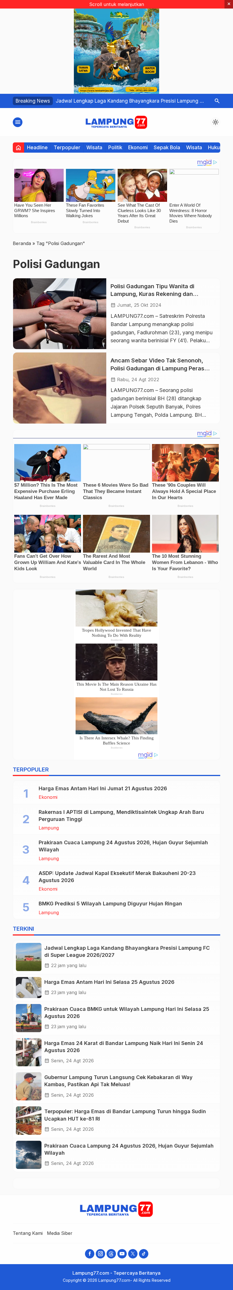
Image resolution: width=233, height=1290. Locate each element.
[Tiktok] (143, 1253)
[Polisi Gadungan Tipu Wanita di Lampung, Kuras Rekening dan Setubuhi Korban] (59, 313)
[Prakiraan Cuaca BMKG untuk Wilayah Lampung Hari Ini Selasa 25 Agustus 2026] (28, 1018)
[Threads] (111, 1253)
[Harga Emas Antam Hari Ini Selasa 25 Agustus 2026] (28, 987)
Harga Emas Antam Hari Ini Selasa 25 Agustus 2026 (109, 982)
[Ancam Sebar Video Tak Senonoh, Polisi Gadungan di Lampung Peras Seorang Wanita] (59, 387)
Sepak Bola (167, 147)
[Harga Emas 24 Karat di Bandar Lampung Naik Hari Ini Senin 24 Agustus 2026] (28, 1052)
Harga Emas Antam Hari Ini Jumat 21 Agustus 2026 (103, 788)
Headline (37, 147)
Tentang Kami (28, 1233)
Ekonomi (138, 147)
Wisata (94, 147)
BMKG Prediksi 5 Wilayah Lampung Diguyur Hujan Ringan (110, 904)
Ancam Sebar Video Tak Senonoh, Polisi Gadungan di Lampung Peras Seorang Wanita (157, 368)
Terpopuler (67, 147)
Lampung (49, 828)
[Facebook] (89, 1253)
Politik (115, 147)
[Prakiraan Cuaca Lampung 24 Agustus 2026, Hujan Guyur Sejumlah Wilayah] (28, 1155)
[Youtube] (122, 1253)
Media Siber (59, 1233)
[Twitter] (133, 1253)
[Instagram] (100, 1253)
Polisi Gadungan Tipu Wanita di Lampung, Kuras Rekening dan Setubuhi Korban (152, 294)
